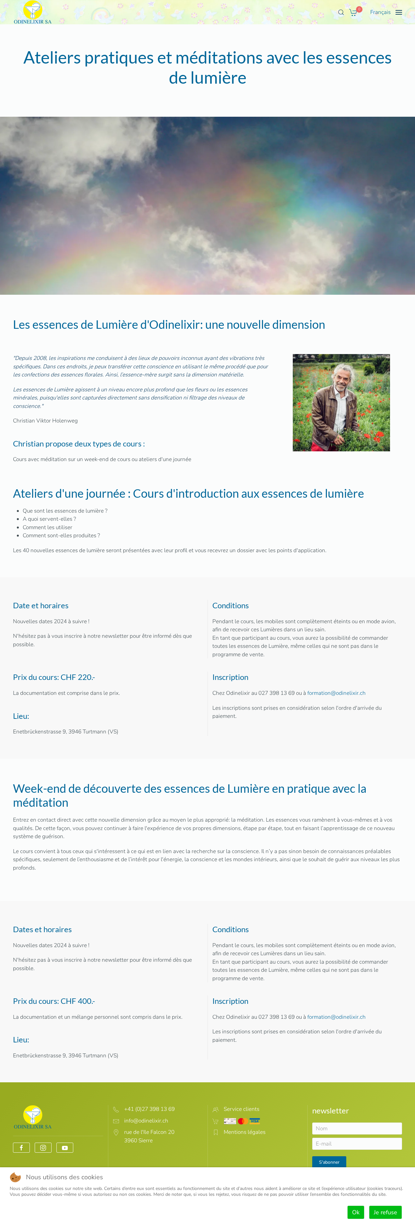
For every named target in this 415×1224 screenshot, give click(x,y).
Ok (356, 1212)
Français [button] (380, 12)
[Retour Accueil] (33, 12)
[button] (341, 12)
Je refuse (385, 1212)
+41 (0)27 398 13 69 (149, 1109)
